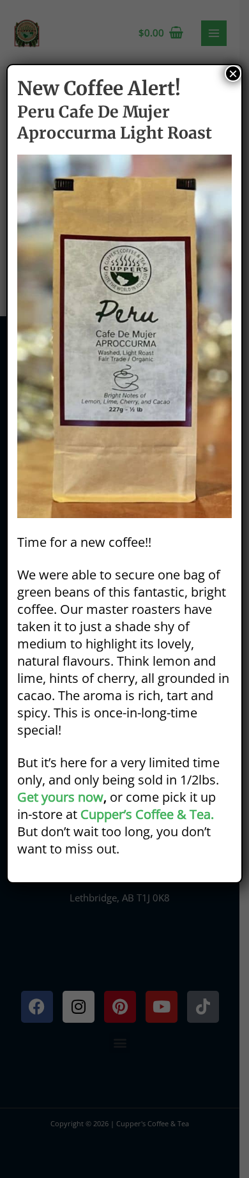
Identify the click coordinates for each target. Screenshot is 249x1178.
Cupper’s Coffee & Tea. (147, 814)
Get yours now (60, 797)
